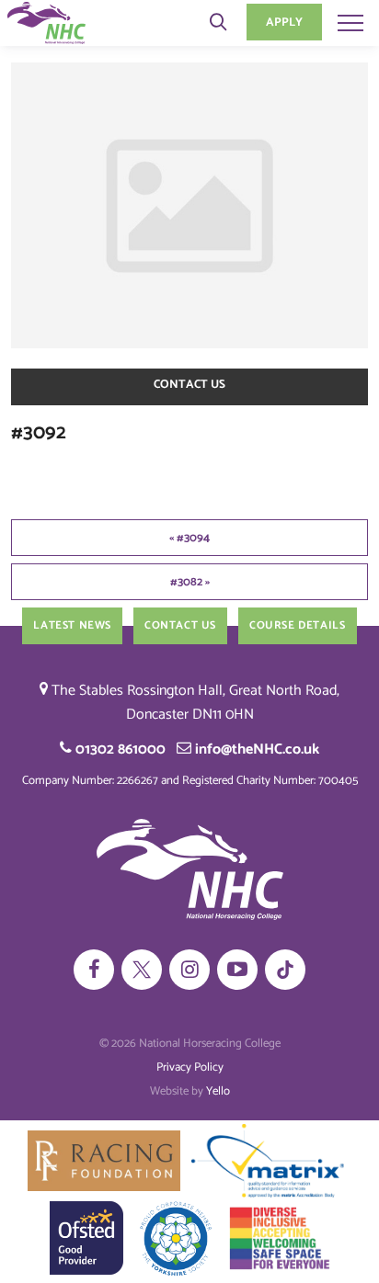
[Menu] (350, 22)
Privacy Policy (190, 1067)
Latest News (72, 625)
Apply (284, 22)
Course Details (297, 625)
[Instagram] (189, 969)
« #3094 (189, 538)
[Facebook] (94, 969)
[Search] (218, 22)
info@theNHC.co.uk (255, 749)
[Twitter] (141, 969)
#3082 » (190, 582)
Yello (218, 1091)
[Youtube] (237, 969)
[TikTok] (285, 969)
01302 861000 (119, 749)
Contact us (189, 384)
